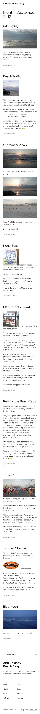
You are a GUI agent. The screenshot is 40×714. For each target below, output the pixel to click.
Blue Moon (10, 606)
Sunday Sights (13, 25)
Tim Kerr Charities (15, 548)
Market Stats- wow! (16, 307)
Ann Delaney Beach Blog (13, 3)
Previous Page (10, 655)
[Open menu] (35, 3)
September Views (15, 145)
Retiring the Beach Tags (19, 401)
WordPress (33, 710)
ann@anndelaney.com (16, 380)
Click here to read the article (14, 274)
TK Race (8, 475)
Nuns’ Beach (11, 245)
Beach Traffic (12, 76)
